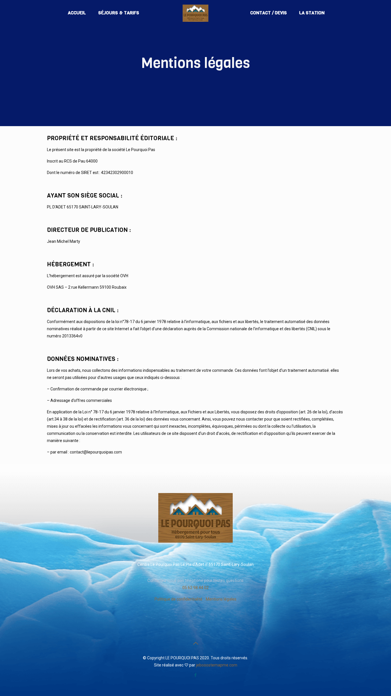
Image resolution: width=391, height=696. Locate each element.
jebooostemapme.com (216, 665)
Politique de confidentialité (178, 599)
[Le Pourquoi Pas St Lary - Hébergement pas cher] (195, 13)
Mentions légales (221, 599)
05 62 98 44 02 (195, 587)
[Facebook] (196, 675)
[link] (195, 518)
